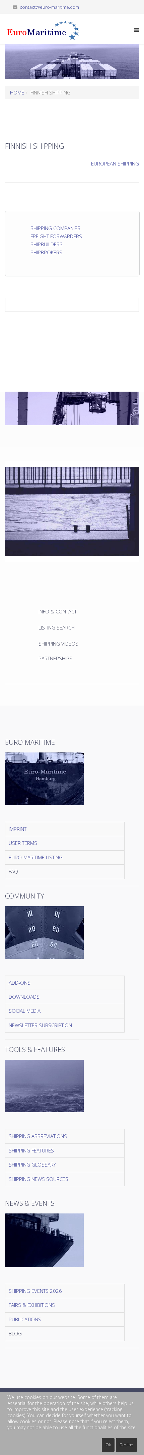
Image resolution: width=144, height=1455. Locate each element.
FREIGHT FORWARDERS (56, 236)
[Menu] (135, 33)
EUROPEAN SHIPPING (115, 163)
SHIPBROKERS (46, 252)
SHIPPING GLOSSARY (32, 1164)
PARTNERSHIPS (55, 658)
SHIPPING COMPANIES (55, 228)
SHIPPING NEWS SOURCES (38, 1179)
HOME (17, 92)
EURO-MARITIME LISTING (36, 857)
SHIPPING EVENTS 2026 (35, 1290)
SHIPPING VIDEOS (58, 643)
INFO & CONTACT (58, 611)
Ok (108, 1445)
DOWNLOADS (24, 996)
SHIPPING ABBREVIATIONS (38, 1136)
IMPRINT (17, 828)
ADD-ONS (19, 982)
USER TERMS (23, 843)
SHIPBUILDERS (46, 244)
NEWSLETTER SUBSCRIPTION (40, 1025)
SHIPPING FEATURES (31, 1150)
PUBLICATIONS (25, 1319)
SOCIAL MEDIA (25, 1010)
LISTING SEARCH (57, 627)
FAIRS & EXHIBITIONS (32, 1305)
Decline (126, 1445)
